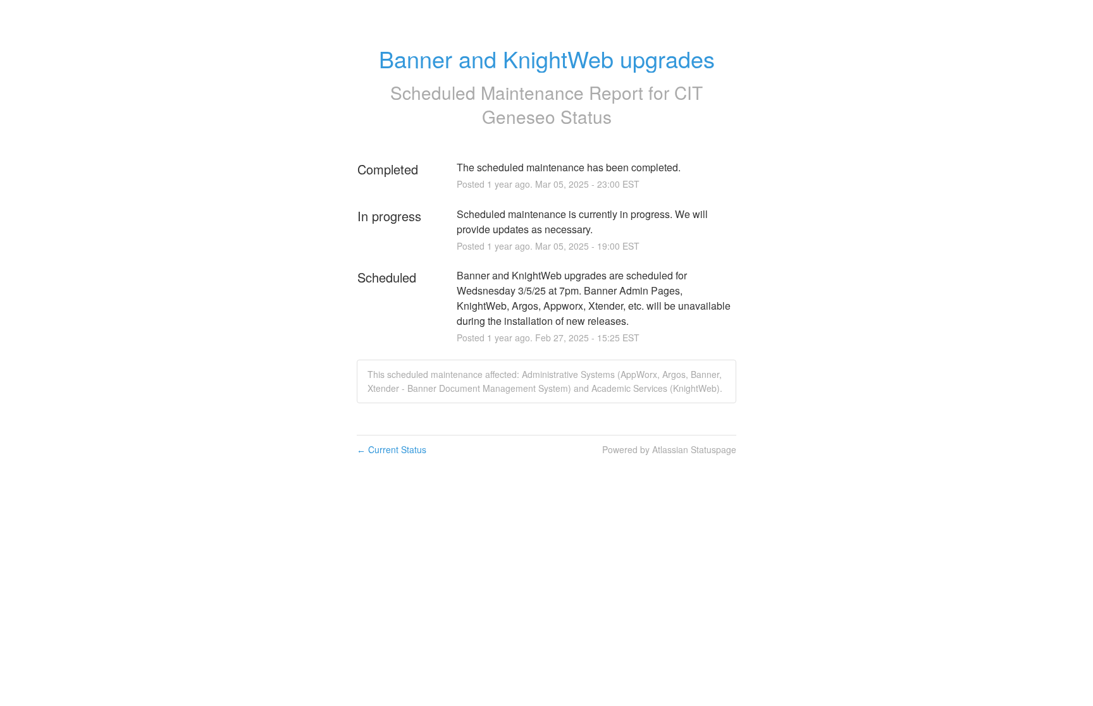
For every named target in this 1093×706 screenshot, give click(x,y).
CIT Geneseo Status (592, 104)
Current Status (391, 449)
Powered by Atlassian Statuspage (669, 449)
